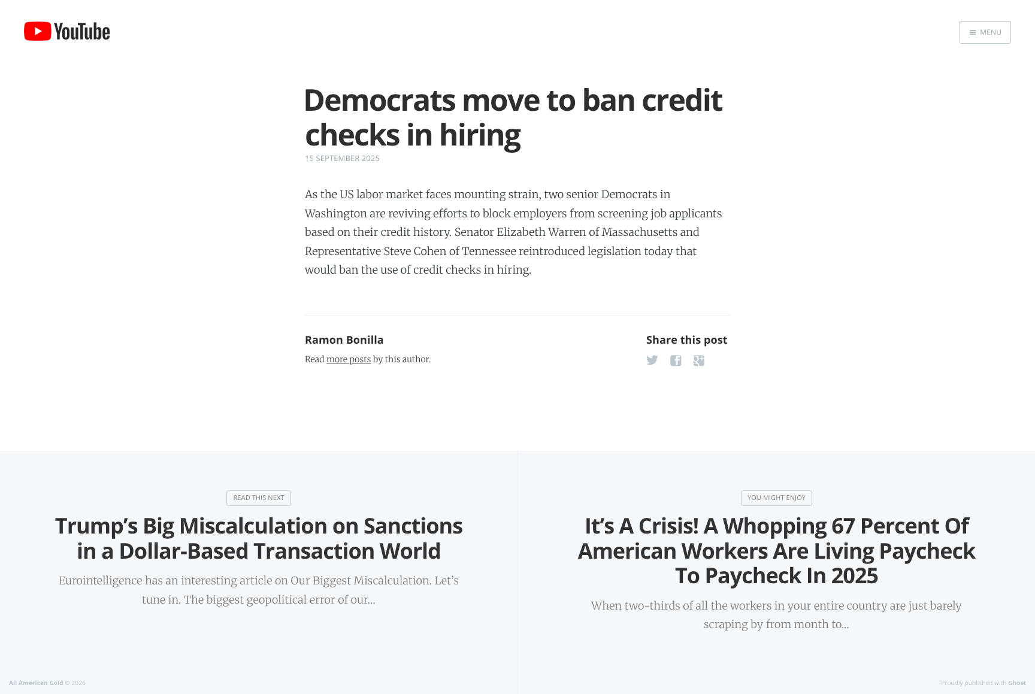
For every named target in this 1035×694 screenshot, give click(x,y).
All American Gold (36, 682)
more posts (348, 359)
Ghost (1017, 682)
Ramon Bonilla (344, 340)
